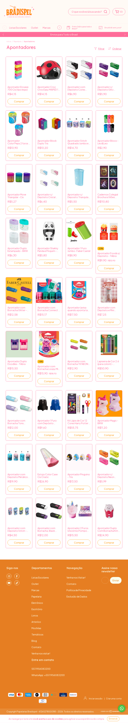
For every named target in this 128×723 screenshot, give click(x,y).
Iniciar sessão (95, 698)
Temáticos (37, 634)
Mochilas (36, 628)
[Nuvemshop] (111, 712)
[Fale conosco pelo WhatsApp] (122, 708)
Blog (34, 640)
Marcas (46, 27)
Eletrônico (37, 602)
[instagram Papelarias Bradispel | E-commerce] (9, 576)
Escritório (37, 609)
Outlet (34, 27)
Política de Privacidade (78, 590)
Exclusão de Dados (76, 596)
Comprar (19, 101)
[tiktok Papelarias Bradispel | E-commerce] (16, 582)
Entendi (113, 719)
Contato (36, 647)
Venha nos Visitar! (76, 577)
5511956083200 (41, 668)
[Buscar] (105, 12)
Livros (35, 615)
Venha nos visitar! (41, 653)
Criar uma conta (114, 698)
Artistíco (36, 621)
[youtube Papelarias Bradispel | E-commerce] (9, 582)
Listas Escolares (17, 27)
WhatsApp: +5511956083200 (48, 675)
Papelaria (18, 41)
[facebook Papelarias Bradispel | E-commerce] (16, 576)
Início (8, 41)
